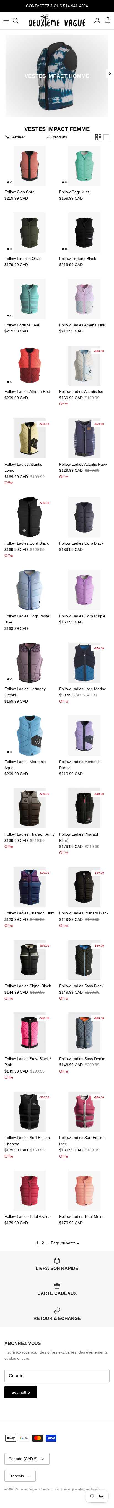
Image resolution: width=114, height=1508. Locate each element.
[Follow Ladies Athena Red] (29, 366)
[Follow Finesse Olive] (29, 232)
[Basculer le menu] (6, 20)
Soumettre (21, 1392)
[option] (57, 76)
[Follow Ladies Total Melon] (84, 1191)
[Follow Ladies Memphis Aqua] (29, 735)
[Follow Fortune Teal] (29, 299)
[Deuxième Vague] (57, 20)
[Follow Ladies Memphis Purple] (84, 735)
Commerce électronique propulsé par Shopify (69, 1489)
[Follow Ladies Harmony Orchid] (29, 663)
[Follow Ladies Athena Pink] (84, 299)
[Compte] (96, 20)
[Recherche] (18, 20)
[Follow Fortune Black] (84, 232)
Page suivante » (65, 1243)
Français (16, 1476)
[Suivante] (110, 73)
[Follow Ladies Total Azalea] (29, 1191)
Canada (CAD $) (23, 1459)
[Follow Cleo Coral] (29, 166)
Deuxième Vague (26, 1489)
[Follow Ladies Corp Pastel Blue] (29, 590)
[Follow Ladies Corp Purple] (84, 590)
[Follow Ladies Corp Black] (84, 517)
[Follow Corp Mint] (84, 166)
